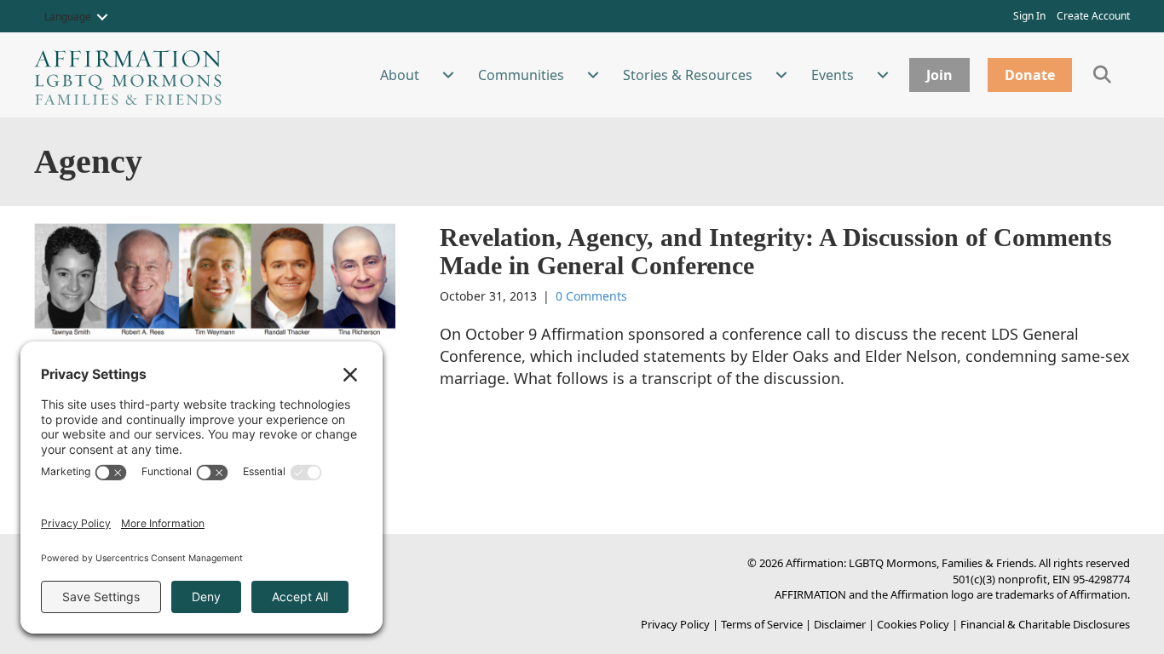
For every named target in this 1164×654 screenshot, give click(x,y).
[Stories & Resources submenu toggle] (781, 75)
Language (67, 16)
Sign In (1029, 16)
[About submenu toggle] (448, 75)
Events (832, 75)
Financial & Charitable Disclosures (1045, 624)
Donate (1030, 75)
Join (939, 75)
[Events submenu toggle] (883, 75)
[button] (102, 17)
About (399, 75)
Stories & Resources (687, 75)
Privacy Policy (675, 624)
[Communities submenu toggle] (593, 75)
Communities (521, 75)
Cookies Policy (913, 624)
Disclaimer (840, 624)
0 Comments (591, 296)
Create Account (1093, 16)
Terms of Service (762, 624)
